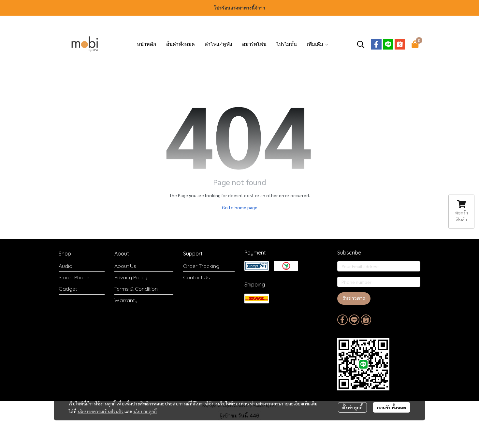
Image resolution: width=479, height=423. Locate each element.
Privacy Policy (130, 277)
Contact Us (196, 277)
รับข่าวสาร (354, 298)
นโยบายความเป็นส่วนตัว (100, 411)
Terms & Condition (136, 288)
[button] (360, 44)
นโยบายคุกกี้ (145, 411)
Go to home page (239, 207)
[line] (388, 44)
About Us (125, 266)
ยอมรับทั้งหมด (391, 407)
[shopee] (400, 44)
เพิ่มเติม (316, 44)
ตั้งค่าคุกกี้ (352, 407)
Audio (65, 266)
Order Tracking (201, 266)
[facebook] (376, 44)
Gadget (68, 288)
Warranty (126, 300)
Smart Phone (74, 277)
